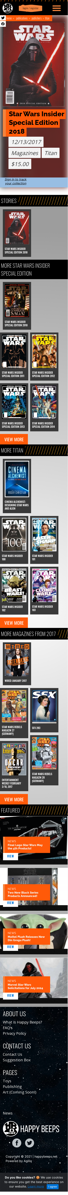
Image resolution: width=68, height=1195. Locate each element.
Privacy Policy (14, 1033)
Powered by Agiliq (19, 1161)
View (10, 856)
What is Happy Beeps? (22, 1022)
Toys (7, 1080)
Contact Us (12, 1054)
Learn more (36, 1186)
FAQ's (8, 1027)
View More (14, 439)
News (8, 1113)
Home (9, 18)
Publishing (12, 1086)
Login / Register (30, 8)
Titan (47, 18)
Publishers (37, 18)
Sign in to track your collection (16, 181)
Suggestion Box (17, 1059)
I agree (52, 1186)
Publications (22, 18)
